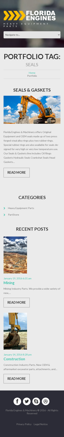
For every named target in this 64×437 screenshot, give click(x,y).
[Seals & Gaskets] (32, 110)
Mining (9, 283)
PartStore (13, 214)
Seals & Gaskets (32, 90)
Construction (14, 359)
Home (32, 72)
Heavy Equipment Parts (21, 208)
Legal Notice (41, 424)
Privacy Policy (23, 424)
